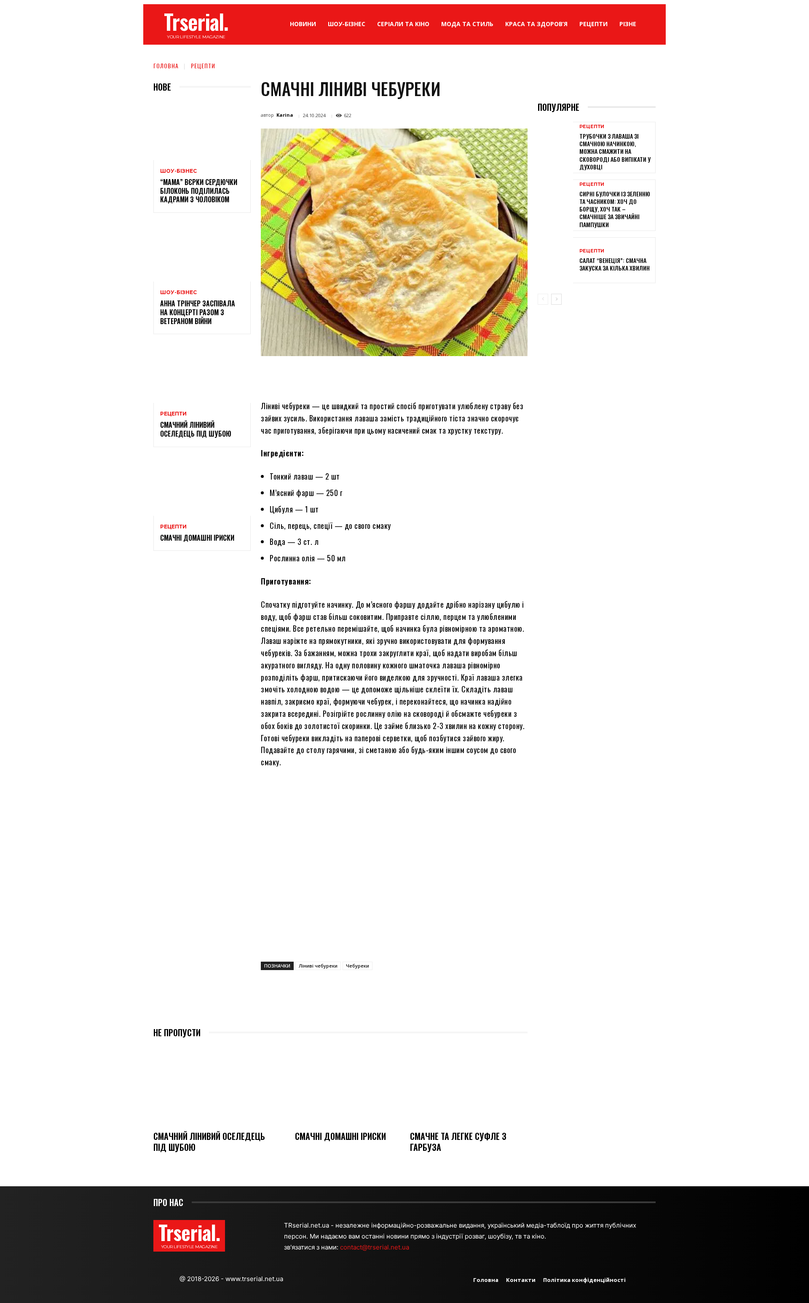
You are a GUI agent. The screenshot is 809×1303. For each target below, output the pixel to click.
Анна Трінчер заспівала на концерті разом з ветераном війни (197, 312)
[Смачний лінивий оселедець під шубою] (202, 373)
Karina (284, 115)
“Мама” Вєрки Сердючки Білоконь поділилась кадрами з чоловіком (198, 191)
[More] (470, 375)
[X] (353, 375)
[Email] (411, 375)
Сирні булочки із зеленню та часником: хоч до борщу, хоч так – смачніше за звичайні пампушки (614, 209)
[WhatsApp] (391, 375)
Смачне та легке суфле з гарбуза (458, 1141)
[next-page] (556, 299)
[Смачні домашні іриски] (202, 486)
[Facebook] (333, 375)
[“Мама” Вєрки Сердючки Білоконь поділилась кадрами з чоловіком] (202, 131)
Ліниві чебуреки (318, 966)
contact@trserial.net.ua (375, 1247)
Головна (166, 65)
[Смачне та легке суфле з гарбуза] (469, 1085)
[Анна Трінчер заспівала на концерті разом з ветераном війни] (202, 252)
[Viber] (450, 375)
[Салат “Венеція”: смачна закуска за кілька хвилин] (555, 260)
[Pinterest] (372, 375)
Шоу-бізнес (178, 171)
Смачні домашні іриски (197, 538)
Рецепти (203, 65)
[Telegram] (430, 375)
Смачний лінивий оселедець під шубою (195, 429)
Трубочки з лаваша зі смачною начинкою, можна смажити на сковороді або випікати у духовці (615, 151)
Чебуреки (357, 966)
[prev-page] (543, 299)
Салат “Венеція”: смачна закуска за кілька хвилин (614, 264)
